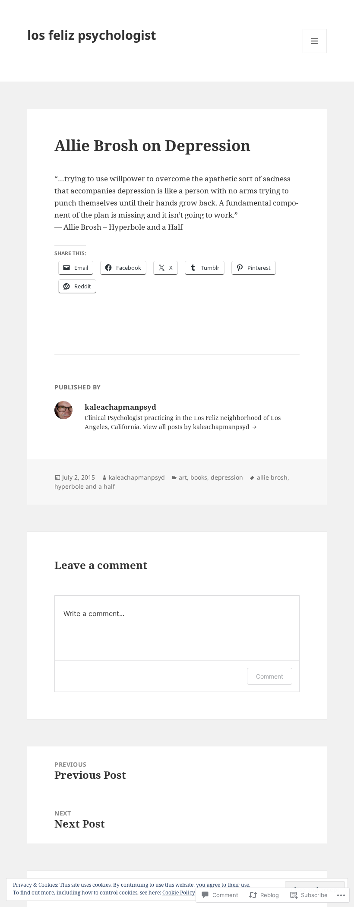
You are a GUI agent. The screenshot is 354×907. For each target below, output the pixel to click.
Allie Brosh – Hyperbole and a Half (123, 227)
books (198, 477)
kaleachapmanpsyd (137, 477)
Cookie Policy (178, 892)
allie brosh (272, 477)
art (183, 477)
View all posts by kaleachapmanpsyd (197, 427)
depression (227, 477)
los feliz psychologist (91, 34)
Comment (269, 676)
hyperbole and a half (84, 486)
